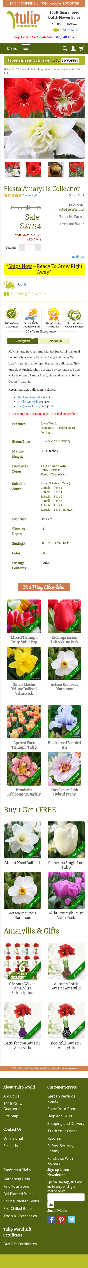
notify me (78, 256)
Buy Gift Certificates (20, 1243)
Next (78, 169)
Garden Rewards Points (61, 1099)
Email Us (10, 1145)
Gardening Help (16, 1178)
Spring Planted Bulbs (21, 1201)
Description (22, 341)
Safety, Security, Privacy (60, 1148)
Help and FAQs (59, 1116)
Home (7, 69)
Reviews (55, 341)
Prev (9, 169)
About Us (11, 1096)
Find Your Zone (16, 1186)
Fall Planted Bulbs (18, 1193)
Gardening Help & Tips (28, 294)
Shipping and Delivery (65, 1123)
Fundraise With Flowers (60, 1161)
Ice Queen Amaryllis (30, 406)
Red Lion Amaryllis (29, 397)
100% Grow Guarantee (12, 1106)
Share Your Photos (63, 1108)
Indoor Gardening (54, 69)
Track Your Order (62, 1130)
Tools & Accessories (20, 1215)
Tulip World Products (27, 69)
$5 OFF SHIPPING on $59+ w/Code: (44, 3)
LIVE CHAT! (68, 30)
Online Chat (13, 1138)
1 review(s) (30, 195)
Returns (54, 1138)
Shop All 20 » (64, 37)
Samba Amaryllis (28, 402)
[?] (24, 284)
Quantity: (11, 247)
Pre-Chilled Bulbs (17, 1208)
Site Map (10, 1116)
